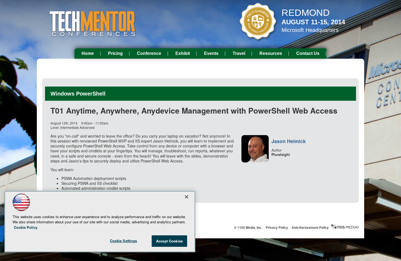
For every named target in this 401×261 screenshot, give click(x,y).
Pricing (115, 53)
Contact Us (307, 53)
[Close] (187, 197)
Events (211, 53)
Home (88, 53)
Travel (239, 53)
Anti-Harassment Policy (310, 227)
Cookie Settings (123, 240)
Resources (270, 53)
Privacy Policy (277, 227)
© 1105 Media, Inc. (248, 227)
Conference (149, 53)
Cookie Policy (25, 227)
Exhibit (182, 53)
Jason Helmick (288, 141)
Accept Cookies (169, 241)
